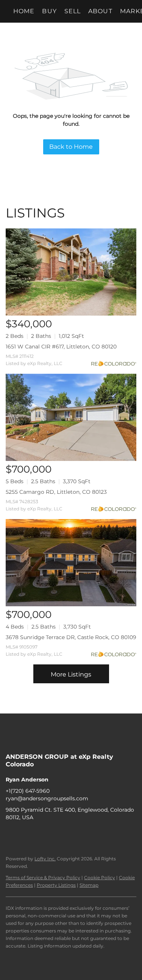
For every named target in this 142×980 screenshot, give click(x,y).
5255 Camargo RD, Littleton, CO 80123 (56, 491)
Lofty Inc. (45, 858)
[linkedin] (26, 834)
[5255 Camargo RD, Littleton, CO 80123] (71, 417)
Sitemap (89, 885)
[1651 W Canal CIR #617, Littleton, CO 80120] (71, 272)
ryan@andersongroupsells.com (47, 798)
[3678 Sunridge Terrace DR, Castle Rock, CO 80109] (71, 562)
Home (23, 11)
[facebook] (11, 834)
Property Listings (56, 885)
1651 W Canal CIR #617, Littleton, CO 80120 (61, 346)
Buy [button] (49, 11)
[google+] (72, 834)
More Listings (71, 674)
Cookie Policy (99, 877)
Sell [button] (72, 11)
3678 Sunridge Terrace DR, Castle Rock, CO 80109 (71, 637)
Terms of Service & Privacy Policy (43, 877)
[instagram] (41, 834)
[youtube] (56, 834)
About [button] (100, 11)
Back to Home (71, 146)
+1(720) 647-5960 (28, 790)
